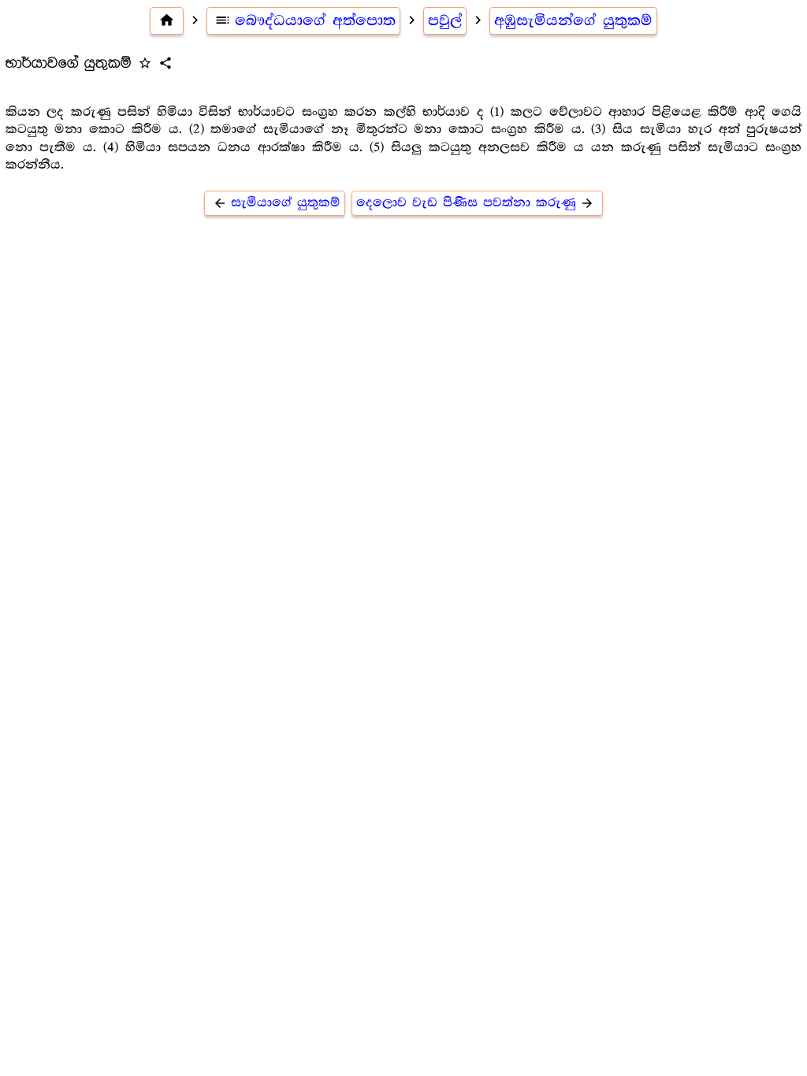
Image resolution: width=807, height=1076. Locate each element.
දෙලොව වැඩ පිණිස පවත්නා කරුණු (475, 202)
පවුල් (445, 20)
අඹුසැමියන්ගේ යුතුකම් (573, 20)
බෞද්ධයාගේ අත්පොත (305, 20)
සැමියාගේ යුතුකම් (276, 202)
